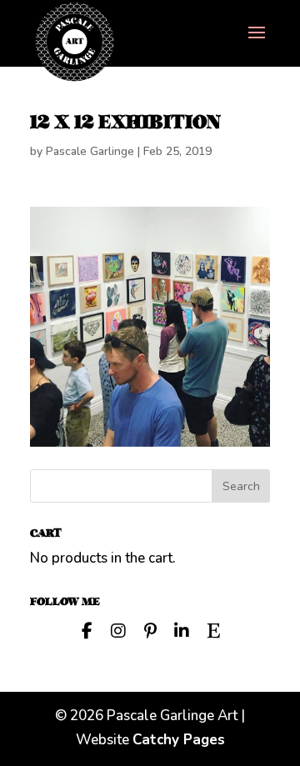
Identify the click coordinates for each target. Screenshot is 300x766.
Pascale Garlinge (90, 151)
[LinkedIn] (181, 629)
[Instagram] (118, 629)
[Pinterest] (150, 629)
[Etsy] (213, 629)
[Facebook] (86, 629)
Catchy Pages (178, 739)
